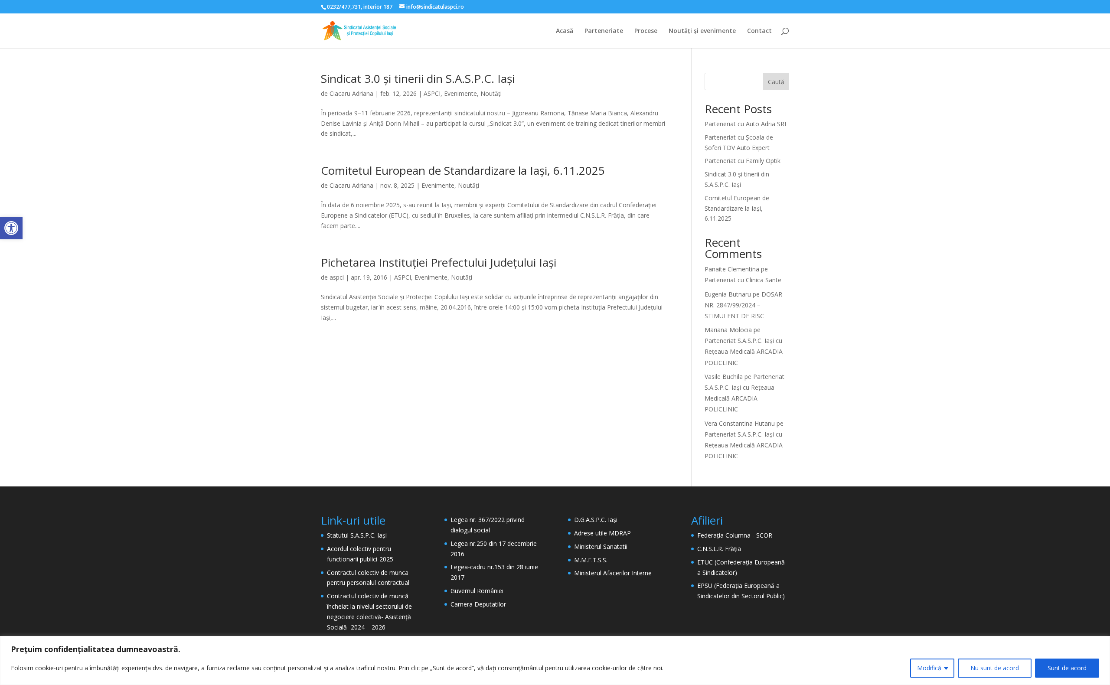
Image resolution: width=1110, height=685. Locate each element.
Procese (645, 31)
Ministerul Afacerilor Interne (613, 573)
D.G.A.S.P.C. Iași (595, 519)
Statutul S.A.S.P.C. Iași (357, 535)
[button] (11, 228)
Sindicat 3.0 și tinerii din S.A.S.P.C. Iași (418, 78)
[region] (555, 660)
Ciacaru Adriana (351, 93)
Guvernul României (477, 591)
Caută (776, 82)
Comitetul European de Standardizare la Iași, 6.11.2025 (463, 170)
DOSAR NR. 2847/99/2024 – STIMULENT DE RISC (743, 305)
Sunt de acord (1067, 668)
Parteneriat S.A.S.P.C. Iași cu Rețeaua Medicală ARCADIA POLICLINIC (744, 351)
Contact (759, 31)
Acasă (564, 31)
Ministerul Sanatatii (600, 546)
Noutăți (491, 93)
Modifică (929, 668)
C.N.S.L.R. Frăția (719, 549)
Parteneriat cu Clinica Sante (743, 280)
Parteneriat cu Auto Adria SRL (746, 124)
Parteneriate (603, 31)
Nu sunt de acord (994, 668)
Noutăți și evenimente (702, 31)
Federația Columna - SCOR (734, 535)
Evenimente (460, 93)
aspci (337, 277)
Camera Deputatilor (478, 604)
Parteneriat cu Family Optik (742, 161)
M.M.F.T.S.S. (590, 560)
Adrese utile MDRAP (602, 533)
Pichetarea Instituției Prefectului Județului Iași (438, 262)
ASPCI (432, 93)
